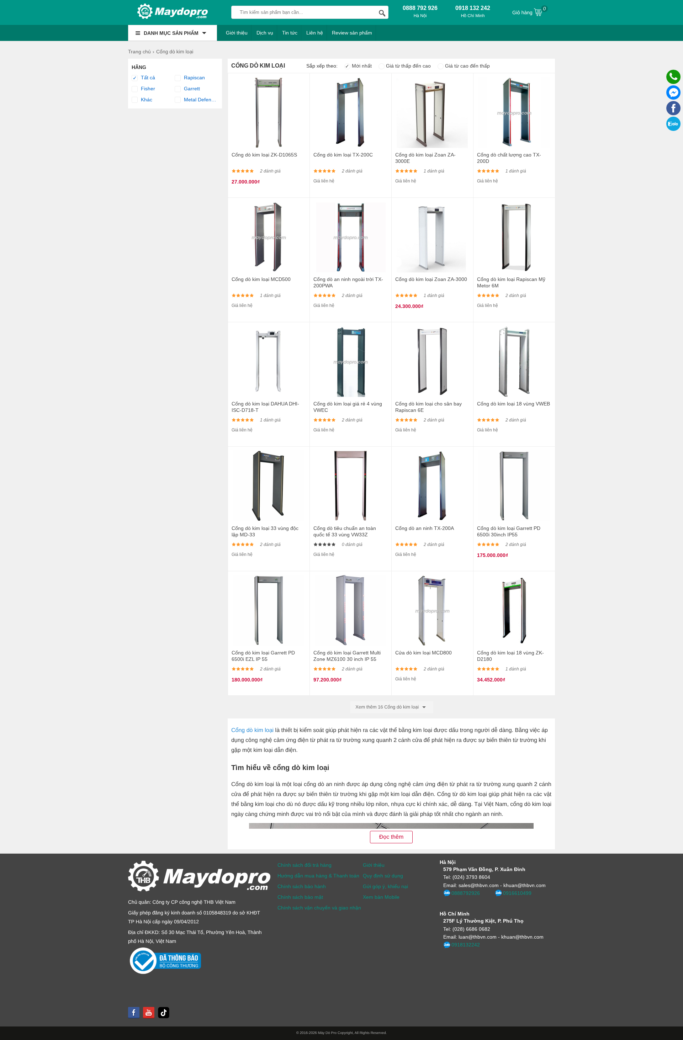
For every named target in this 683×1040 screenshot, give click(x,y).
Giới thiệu (237, 33)
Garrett (191, 88)
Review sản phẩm (352, 33)
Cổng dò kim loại (252, 730)
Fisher (147, 88)
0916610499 (517, 893)
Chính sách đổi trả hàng (304, 865)
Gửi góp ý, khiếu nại (385, 886)
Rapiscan (193, 77)
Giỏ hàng (529, 10)
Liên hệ (314, 33)
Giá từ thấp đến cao (408, 66)
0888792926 (465, 893)
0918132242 (465, 945)
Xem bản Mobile (381, 897)
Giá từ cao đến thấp (467, 66)
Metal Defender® (200, 99)
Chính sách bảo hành (301, 886)
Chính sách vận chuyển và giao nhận (319, 908)
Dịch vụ (264, 33)
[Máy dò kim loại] (172, 12)
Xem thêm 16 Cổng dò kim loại (387, 707)
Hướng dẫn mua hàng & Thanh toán (318, 876)
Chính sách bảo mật (300, 897)
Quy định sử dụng (383, 876)
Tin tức (289, 33)
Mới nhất (358, 66)
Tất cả (144, 78)
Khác (145, 99)
